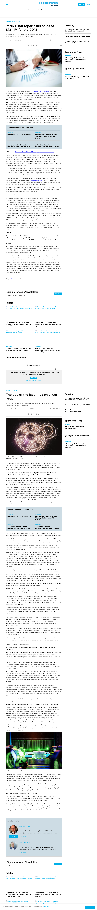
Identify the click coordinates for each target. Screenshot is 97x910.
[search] (9, 4)
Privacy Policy (46, 906)
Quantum (45, 13)
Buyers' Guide (67, 13)
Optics (39, 13)
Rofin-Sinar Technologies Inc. (40, 91)
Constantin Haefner (20, 409)
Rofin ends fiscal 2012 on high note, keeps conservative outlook (34, 152)
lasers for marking (36, 180)
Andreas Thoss (10, 409)
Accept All (90, 907)
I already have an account (33, 380)
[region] (34, 365)
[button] (7, 4)
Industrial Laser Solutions (13, 21)
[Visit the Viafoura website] (58, 369)
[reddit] (36, 45)
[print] (61, 45)
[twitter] (33, 45)
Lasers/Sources (30, 13)
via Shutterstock (15, 279)
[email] (38, 45)
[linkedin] (31, 45)
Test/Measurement (56, 13)
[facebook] (28, 45)
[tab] (10, 362)
